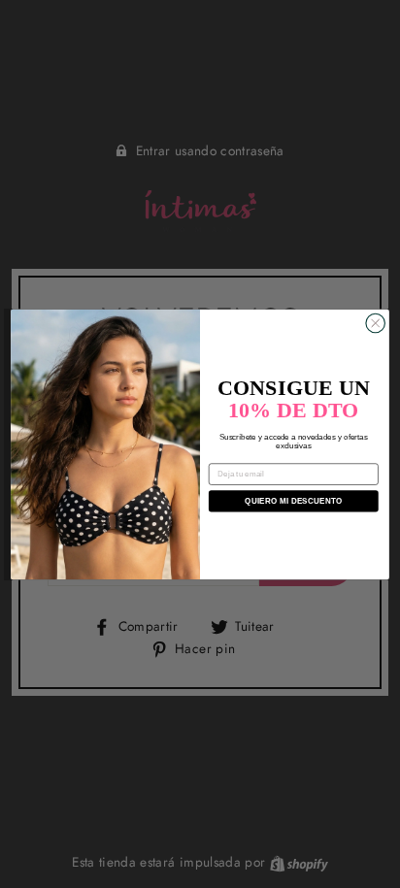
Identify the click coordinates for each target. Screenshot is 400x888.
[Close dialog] (375, 322)
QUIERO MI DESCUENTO (293, 500)
